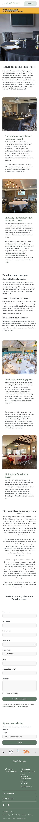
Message (5, 679)
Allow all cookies (19, 439)
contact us (11, 585)
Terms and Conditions (19, 819)
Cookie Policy (16, 815)
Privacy (24, 815)
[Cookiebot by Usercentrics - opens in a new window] (28, 375)
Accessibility (6, 815)
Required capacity (9, 669)
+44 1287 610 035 (10, 772)
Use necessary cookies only (19, 445)
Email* (4, 733)
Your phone (6, 631)
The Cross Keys (8, 793)
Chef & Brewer (7, 799)
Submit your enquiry (19, 699)
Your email (6, 621)
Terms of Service (19, 706)
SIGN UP (19, 742)
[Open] (3, 4)
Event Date (6, 650)
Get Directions (26, 787)
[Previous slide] (3, 751)
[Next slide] (35, 751)
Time (4, 660)
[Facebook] (3, 805)
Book (29, 4)
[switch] (34, 413)
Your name (6, 612)
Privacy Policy (6, 706)
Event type (6, 640)
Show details (29, 433)
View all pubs (6, 819)
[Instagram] (8, 805)
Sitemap (30, 815)
